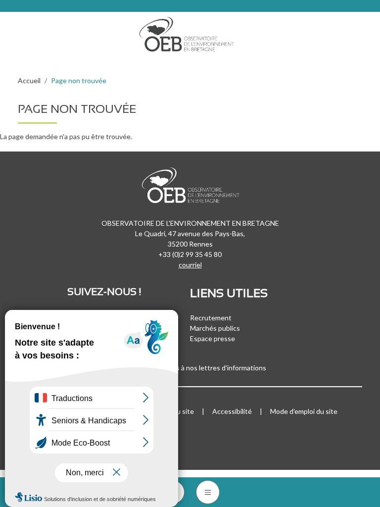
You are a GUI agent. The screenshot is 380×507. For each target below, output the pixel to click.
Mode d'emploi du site (303, 411)
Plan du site (176, 411)
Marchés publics (215, 328)
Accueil (29, 80)
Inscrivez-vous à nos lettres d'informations (201, 367)
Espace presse (212, 338)
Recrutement (211, 317)
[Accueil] (190, 31)
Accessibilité (232, 411)
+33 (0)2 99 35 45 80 (190, 254)
